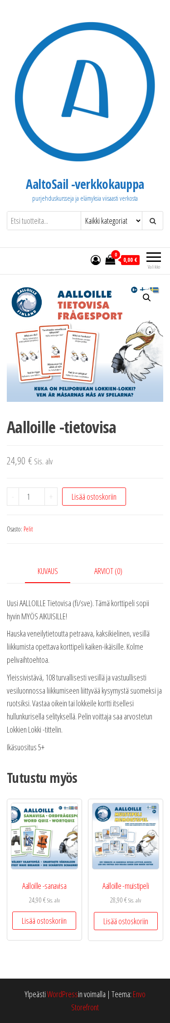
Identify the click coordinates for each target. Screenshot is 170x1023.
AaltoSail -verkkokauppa (85, 184)
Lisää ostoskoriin (94, 496)
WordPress (62, 994)
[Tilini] (96, 259)
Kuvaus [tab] (48, 570)
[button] (147, 298)
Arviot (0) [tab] (108, 570)
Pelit (28, 529)
